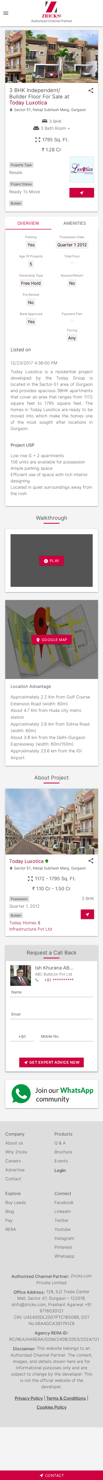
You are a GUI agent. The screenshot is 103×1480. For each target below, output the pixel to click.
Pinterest (63, 1247)
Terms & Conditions (66, 1398)
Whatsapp (64, 1256)
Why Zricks (16, 1151)
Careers (13, 1160)
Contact (13, 1178)
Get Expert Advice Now (51, 1062)
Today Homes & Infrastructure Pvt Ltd (30, 926)
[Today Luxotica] (51, 56)
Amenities (74, 223)
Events (61, 1160)
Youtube (62, 1229)
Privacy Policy (29, 1398)
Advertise (15, 1169)
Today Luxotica (28, 103)
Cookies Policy (52, 1407)
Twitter (61, 1220)
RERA (10, 1229)
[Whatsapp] (51, 1094)
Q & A (60, 1143)
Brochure (63, 1151)
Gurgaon (78, 109)
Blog (9, 1211)
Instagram (64, 1238)
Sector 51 (22, 109)
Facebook (63, 1202)
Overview (28, 223)
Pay (9, 1220)
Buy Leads (15, 1202)
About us (14, 1143)
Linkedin (62, 1211)
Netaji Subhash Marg (51, 109)
